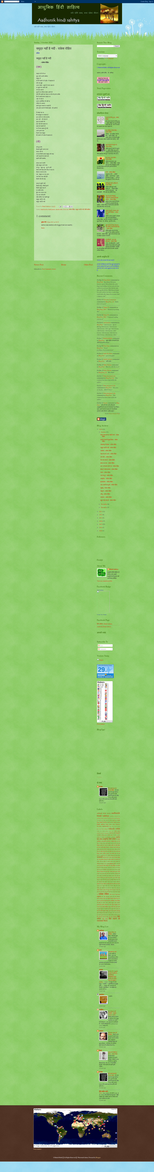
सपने (115, 902)
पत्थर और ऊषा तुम (116, 875)
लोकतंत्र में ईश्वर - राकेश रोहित (108, 444)
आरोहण (118, 839)
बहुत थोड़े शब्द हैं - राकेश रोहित (108, 500)
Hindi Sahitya (113, 569)
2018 (100, 531)
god (114, 820)
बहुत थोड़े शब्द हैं (106, 885)
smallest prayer (100, 833)
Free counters (101, 724)
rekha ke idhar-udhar (102, 831)
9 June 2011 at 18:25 (53, 222)
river (64, 209)
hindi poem (51, 209)
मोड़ (116, 892)
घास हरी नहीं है (103, 865)
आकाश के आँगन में (101, 837)
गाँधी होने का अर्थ (112, 952)
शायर (107, 902)
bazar (102, 818)
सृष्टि (98, 912)
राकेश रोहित (72, 209)
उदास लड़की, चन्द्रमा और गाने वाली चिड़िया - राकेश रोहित (112, 212)
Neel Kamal (105, 829)
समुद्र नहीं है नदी (80, 209)
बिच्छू (115, 885)
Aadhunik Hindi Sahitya (104, 627)
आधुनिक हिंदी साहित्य (109, 839)
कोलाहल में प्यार (103, 863)
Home (63, 264)
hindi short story (110, 824)
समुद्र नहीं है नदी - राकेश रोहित (108, 448)
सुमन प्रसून (105, 910)
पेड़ (117, 879)
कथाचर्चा (100, 857)
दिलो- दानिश (109, 871)
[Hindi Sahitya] (103, 612)
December (104, 507)
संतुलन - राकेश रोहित (105, 491)
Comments (102, 649)
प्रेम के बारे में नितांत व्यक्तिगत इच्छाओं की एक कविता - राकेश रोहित (112, 197)
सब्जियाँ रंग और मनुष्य (109, 904)
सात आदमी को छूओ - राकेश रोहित (108, 485)
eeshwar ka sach (112, 818)
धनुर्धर (98, 873)
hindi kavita (44, 209)
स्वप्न (114, 912)
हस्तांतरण (115, 917)
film (104, 820)
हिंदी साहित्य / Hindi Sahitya (104, 624)
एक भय (116, 853)
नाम (109, 873)
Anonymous (106, 323)
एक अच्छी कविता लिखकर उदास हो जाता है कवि (108, 847)
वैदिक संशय (114, 900)
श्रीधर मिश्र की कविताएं (112, 933)
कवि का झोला (114, 857)
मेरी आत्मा (105, 892)
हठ (107, 915)
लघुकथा (99, 896)
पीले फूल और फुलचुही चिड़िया (110, 879)
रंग (97, 894)
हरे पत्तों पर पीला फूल (106, 917)
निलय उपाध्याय (115, 873)
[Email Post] (60, 206)
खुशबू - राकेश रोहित (105, 488)
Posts (101, 646)
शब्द (100, 902)
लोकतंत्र (107, 896)
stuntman (106, 833)
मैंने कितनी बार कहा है (111, 892)
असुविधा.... (102, 1010)
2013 (100, 518)
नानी (107, 873)
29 (101, 669)
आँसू (102, 841)
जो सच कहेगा (109, 869)
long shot (111, 826)
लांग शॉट (103, 896)
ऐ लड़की (101, 855)
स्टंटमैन (110, 912)
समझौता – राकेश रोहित (106, 478)
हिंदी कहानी (105, 919)
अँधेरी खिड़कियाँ (117, 833)
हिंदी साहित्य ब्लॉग (103, 1091)
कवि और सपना (108, 857)
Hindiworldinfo (107, 338)
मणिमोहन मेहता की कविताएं (112, 1033)
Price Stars (106, 346)
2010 (100, 429)
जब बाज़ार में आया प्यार (112, 867)
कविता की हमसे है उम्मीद (106, 859)
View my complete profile (104, 581)
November (104, 504)
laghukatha (105, 826)
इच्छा (105, 841)
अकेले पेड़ (111, 833)
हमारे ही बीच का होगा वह (113, 915)
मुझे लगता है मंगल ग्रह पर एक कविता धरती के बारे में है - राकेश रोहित (112, 226)
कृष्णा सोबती (115, 861)
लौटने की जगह (113, 896)
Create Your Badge (102, 614)
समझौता (116, 904)
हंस (111, 917)
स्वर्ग (116, 912)
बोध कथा (118, 885)
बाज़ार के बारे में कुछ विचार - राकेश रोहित (109, 440)
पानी (103, 879)
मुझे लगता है (110, 890)
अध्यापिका (99, 835)
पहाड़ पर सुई (99, 879)
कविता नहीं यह (100, 861)
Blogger (98, 1157)
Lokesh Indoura (107, 359)
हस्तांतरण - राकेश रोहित (106, 482)
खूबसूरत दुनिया (112, 863)
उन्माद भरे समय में (104, 845)
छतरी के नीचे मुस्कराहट (102, 867)
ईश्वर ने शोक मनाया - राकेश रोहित (109, 469)
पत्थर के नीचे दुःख (101, 877)
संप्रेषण (118, 902)
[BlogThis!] (66, 207)
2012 (100, 515)
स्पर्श (100, 950)
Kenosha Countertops (110, 300)
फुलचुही (107, 883)
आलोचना (99, 841)
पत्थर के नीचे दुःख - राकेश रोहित (112, 118)
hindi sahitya (101, 824)
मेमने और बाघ (99, 892)
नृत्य (107, 875)
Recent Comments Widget (114, 413)
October (103, 432)
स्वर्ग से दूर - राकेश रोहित (106, 475)
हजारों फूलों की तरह (102, 915)
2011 (100, 511)
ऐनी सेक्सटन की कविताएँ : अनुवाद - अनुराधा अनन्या (112, 1013)
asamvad (116, 816)
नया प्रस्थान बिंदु (103, 873)
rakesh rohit (59, 209)
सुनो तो (109, 908)
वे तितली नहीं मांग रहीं (108, 900)
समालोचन (101, 994)
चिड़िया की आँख (109, 865)
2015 (100, 524)
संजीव (109, 902)
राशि (110, 894)
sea (67, 209)
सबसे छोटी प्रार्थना (100, 904)
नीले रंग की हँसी (103, 875)
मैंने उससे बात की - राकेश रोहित (112, 789)
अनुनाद (101, 970)
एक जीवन (110, 851)
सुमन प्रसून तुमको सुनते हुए (114, 910)
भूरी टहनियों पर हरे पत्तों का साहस (107, 888)
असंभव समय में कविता (111, 835)
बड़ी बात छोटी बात (113, 883)
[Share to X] (68, 207)
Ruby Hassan (107, 365)
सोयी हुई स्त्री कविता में (104, 912)
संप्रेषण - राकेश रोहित (106, 497)
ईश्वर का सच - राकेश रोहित (107, 463)
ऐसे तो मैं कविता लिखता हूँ (109, 855)
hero (116, 820)
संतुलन (112, 902)
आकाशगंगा (108, 837)
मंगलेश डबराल (103, 890)
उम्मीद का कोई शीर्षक (115, 845)
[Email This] (64, 207)
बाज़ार (112, 885)
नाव (111, 873)
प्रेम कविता (105, 881)
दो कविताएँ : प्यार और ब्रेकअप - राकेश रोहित (111, 240)
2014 (100, 521)
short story (117, 831)
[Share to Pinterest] (72, 207)
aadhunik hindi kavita (104, 813)
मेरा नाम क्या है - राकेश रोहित (107, 460)
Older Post (88, 264)
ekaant (105, 403)
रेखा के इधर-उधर (116, 894)
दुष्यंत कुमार (115, 871)
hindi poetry (117, 822)
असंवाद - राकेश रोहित (105, 451)
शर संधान (103, 902)
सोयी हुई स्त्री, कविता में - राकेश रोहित (112, 184)
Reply (43, 228)
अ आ (100, 1093)
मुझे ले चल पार (116, 890)
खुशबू (108, 863)
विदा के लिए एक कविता (105, 898)
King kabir (107, 280)
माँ (106, 890)
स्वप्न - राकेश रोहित (105, 472)
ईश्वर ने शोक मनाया (101, 843)
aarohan (112, 816)
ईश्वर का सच (117, 841)
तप (99, 871)
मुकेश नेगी (43, 222)
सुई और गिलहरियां (104, 908)
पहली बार (101, 930)
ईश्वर (113, 841)
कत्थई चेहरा (117, 855)
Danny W (106, 307)
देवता (119, 871)
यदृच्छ (119, 892)
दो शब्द (101, 787)
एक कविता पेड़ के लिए (103, 851)
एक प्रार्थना (112, 853)
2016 (100, 527)
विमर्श (100, 1050)
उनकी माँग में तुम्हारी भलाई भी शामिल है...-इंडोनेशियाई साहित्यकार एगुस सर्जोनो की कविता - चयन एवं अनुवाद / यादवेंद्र (108, 976)
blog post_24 (110, 302)
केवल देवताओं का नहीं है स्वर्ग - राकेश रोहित (109, 436)
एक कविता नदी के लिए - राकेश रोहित (111, 131)
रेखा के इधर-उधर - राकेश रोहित (108, 454)
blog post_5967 (101, 309)
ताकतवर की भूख (103, 871)
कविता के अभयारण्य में (115, 859)
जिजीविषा (104, 869)
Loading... (100, 777)
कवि (104, 857)
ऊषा (98, 847)
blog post (100, 282)
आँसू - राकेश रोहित (105, 494)
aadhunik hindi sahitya (108, 814)
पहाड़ (119, 877)
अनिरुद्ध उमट (104, 835)
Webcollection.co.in (109, 376)
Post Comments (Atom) (49, 269)
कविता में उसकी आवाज (108, 861)
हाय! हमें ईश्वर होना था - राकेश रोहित (109, 466)
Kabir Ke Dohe (107, 353)
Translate (111, 58)
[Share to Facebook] (70, 207)
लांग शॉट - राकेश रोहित (106, 457)
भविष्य (98, 888)
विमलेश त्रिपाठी (114, 898)
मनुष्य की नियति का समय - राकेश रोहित (113, 1053)
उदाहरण (101, 1031)
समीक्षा (106, 906)
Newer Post (38, 264)
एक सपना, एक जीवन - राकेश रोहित (111, 158)
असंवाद (118, 835)
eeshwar (106, 818)
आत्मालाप (113, 837)
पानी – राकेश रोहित (110, 172)
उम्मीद (109, 845)
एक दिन (113, 851)
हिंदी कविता (87, 209)
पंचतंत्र (110, 875)
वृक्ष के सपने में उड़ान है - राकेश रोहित (112, 145)
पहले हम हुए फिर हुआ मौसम (111, 877)
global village (109, 820)
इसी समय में (108, 841)
